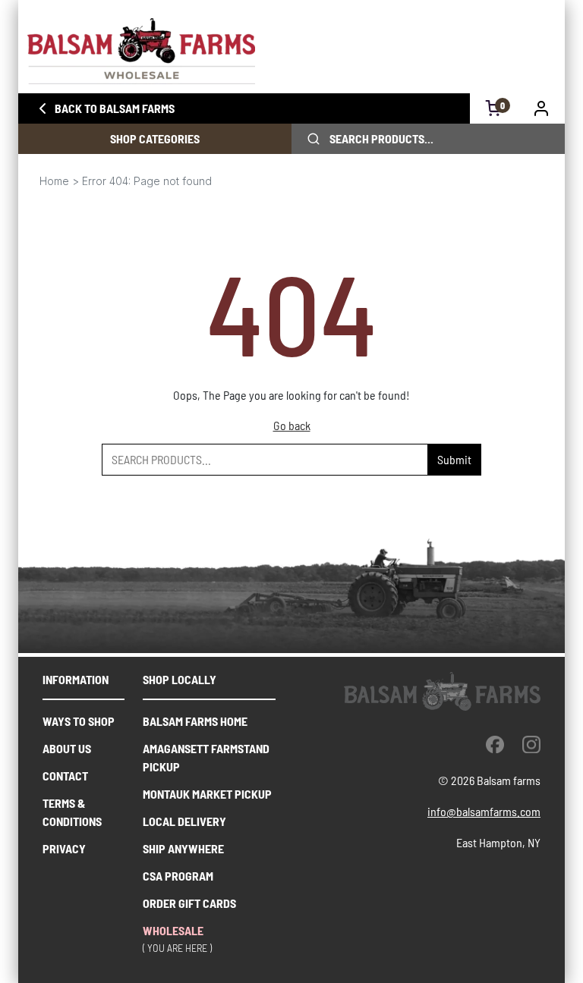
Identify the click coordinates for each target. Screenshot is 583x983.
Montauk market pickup (207, 794)
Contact (65, 775)
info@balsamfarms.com (483, 811)
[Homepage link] (291, 51)
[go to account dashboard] (542, 108)
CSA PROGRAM (178, 875)
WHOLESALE (173, 930)
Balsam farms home (195, 721)
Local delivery (184, 821)
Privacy (64, 848)
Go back (291, 425)
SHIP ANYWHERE (183, 848)
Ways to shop (79, 721)
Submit (454, 459)
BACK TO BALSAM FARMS (115, 108)
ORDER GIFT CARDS (189, 903)
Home (54, 180)
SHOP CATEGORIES (155, 138)
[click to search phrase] (313, 138)
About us (67, 748)
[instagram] (531, 744)
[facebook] (495, 744)
